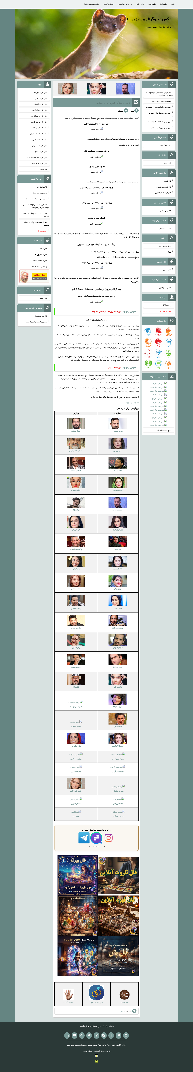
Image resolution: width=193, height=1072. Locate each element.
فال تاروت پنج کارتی (39, 128)
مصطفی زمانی (118, 803)
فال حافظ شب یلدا (40, 260)
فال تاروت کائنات (40, 104)
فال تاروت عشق (41, 151)
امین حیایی (118, 726)
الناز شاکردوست (76, 707)
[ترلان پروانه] (96, 89)
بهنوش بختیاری (117, 791)
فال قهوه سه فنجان (164, 187)
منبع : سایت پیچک (132, 402)
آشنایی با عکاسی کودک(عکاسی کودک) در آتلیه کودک (36, 206)
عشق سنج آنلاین (165, 287)
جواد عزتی (76, 510)
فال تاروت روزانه (40, 92)
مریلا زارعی (76, 529)
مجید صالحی (76, 726)
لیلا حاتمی (117, 549)
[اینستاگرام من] (104, 1035)
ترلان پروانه (117, 687)
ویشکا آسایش (117, 746)
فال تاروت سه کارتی (39, 116)
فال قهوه (167, 181)
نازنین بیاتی (117, 588)
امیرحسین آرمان (118, 771)
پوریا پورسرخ (76, 608)
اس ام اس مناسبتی (125, 4)
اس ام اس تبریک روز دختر (161, 127)
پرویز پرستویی (76, 759)
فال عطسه (43, 298)
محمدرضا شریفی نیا (76, 451)
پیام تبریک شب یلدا (39, 266)
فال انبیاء (167, 163)
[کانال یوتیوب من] (74, 1035)
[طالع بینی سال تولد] (158, 405)
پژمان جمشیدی (76, 549)
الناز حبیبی (118, 608)
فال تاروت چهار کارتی (39, 122)
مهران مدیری (76, 771)
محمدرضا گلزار (117, 816)
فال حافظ (163, 4)
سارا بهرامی (117, 451)
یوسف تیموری (76, 667)
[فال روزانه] (78, 876)
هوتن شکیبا (117, 667)
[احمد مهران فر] (125, 89)
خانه (173, 4)
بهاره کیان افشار (118, 759)
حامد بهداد (118, 470)
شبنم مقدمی (117, 490)
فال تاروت (152, 4)
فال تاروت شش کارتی (38, 134)
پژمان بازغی (75, 431)
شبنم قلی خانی (75, 791)
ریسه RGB (167, 305)
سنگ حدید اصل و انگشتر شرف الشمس (36, 214)
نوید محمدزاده (117, 628)
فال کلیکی (167, 270)
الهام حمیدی (75, 490)
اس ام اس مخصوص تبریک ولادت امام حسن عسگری (159, 93)
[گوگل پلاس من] (82, 1035)
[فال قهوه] (118, 916)
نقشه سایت (87, 1051)
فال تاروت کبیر (41, 98)
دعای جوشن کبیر (164, 246)
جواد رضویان (118, 647)
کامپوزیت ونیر (41, 187)
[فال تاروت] (118, 876)
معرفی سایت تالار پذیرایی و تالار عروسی (36, 223)
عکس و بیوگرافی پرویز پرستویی (145, 19)
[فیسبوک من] (111, 1035)
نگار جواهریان (76, 746)
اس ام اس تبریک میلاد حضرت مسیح (161, 114)
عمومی (122, 1011)
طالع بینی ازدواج (165, 228)
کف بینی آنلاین (165, 210)
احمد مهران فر (117, 510)
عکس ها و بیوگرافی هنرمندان (36, 322)
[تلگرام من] (118, 1035)
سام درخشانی (76, 628)
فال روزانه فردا (41, 316)
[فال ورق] (78, 957)
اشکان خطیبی (76, 803)
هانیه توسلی (76, 588)
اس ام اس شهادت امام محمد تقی (159, 122)
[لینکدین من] (67, 1035)
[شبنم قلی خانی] (67, 89)
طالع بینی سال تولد (164, 430)
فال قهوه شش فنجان (163, 193)
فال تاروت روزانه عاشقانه (37, 157)
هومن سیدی (117, 431)
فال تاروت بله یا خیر (39, 163)
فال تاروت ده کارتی (39, 145)
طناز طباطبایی (118, 569)
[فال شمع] (78, 916)
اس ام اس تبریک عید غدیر (161, 101)
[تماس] (96, 1035)
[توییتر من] (89, 1035)
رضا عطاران (76, 687)
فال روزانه (140, 4)
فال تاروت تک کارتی (39, 110)
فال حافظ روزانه (41, 254)
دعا (169, 252)
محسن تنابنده (76, 470)
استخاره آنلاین (108, 4)
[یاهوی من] (126, 1035)
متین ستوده (117, 707)
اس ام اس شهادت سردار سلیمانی (158, 107)
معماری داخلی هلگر (39, 193)
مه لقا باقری (76, 569)
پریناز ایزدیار (117, 529)
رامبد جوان (76, 647)
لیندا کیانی (76, 816)
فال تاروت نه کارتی (39, 140)
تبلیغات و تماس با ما (91, 4)
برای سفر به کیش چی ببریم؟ (36, 199)
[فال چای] (118, 957)
